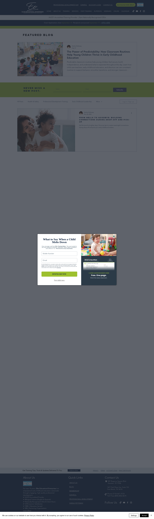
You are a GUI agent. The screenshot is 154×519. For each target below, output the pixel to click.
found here (59, 267)
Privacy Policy (89, 515)
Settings (134, 515)
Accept (144, 515)
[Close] (151, 515)
